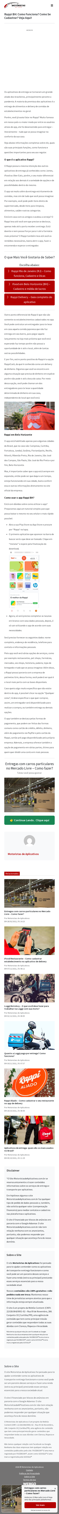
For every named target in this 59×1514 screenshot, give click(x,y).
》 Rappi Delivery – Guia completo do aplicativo (29, 299)
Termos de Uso (29, 1479)
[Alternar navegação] (52, 5)
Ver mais (40, 1505)
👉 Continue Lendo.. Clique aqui (29, 820)
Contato (29, 1470)
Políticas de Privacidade (29, 1473)
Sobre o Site (29, 1476)
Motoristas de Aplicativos (23, 854)
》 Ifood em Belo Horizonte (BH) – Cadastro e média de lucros (29, 286)
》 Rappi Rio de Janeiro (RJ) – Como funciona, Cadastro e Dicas (29, 273)
